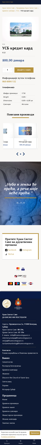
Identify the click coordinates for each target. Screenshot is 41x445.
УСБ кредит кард (20, 142)
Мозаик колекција (9, 419)
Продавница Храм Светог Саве (26, 8)
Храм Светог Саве (8, 8)
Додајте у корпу (24, 70)
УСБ (17, 11)
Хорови (5, 386)
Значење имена (8, 423)
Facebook (12, 250)
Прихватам (35, 433)
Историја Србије (8, 390)
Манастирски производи (12, 415)
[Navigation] (34, 440)
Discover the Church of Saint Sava (15, 378)
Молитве (5, 374)
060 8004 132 (9, 82)
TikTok (11, 254)
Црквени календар (10, 370)
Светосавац (6, 382)
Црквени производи (10, 403)
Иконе (4, 400)
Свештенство (7, 362)
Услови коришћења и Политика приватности (20, 353)
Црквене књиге (8, 407)
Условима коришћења (8, 437)
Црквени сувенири (8, 11)
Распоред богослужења (11, 366)
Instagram (27, 250)
